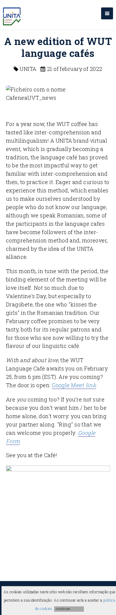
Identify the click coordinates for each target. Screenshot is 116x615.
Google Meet (74, 385)
